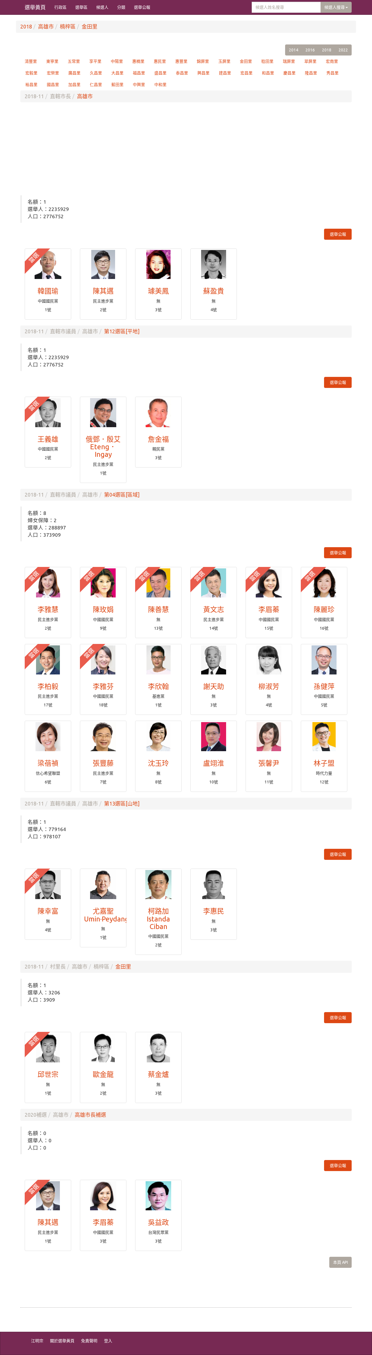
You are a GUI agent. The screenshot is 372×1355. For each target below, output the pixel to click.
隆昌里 (311, 73)
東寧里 (52, 61)
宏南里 (332, 61)
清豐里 (31, 61)
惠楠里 (138, 61)
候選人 (102, 7)
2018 (26, 26)
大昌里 (117, 73)
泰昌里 (182, 73)
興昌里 (203, 73)
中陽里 (117, 61)
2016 (310, 50)
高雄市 (46, 26)
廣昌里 (74, 73)
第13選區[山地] (122, 803)
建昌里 (225, 73)
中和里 (160, 84)
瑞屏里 (289, 61)
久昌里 (96, 73)
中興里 (139, 84)
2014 (293, 50)
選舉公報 (142, 7)
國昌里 (53, 84)
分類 (121, 7)
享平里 (95, 61)
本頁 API (340, 1262)
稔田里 (267, 61)
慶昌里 (289, 73)
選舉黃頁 (35, 7)
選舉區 (81, 7)
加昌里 (74, 84)
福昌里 (139, 73)
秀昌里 (332, 73)
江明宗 (37, 1340)
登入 (108, 1340)
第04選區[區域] (122, 494)
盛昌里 (160, 73)
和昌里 (268, 73)
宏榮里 (53, 73)
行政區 (60, 7)
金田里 (89, 26)
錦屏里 (203, 61)
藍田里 (117, 84)
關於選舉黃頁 (62, 1340)
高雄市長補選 (90, 1115)
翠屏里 (310, 61)
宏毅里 (31, 73)
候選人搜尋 (335, 7)
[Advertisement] (186, 148)
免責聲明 (89, 1340)
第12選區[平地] (122, 331)
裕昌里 (31, 84)
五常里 (74, 61)
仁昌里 (96, 84)
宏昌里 (246, 73)
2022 (343, 50)
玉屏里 (224, 61)
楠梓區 (68, 26)
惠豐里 (181, 61)
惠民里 (160, 61)
